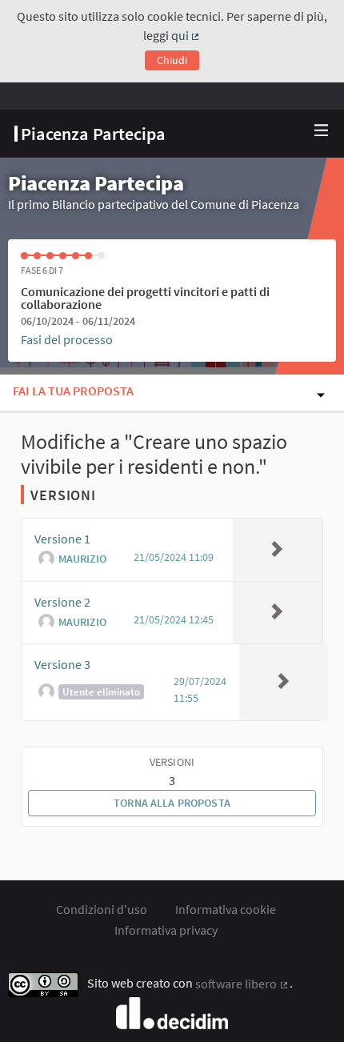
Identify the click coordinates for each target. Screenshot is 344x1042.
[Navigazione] (321, 130)
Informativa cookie (225, 909)
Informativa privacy (166, 930)
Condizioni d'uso (101, 909)
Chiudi (172, 60)
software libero (242, 984)
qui (186, 35)
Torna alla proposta (172, 803)
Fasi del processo (67, 339)
